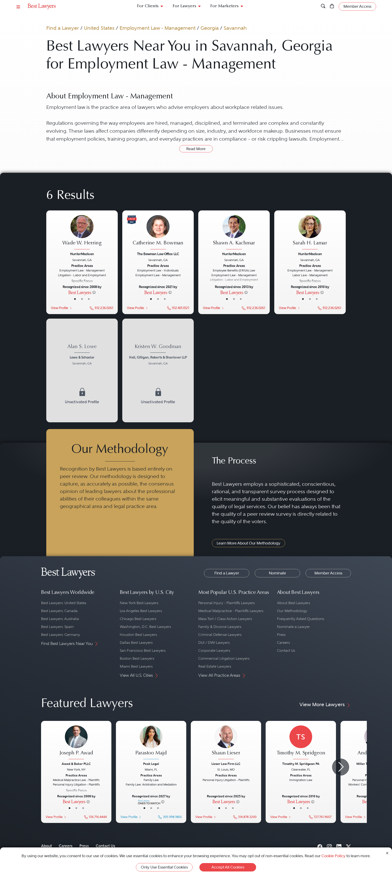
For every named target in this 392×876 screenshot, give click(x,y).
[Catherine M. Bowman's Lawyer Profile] (158, 232)
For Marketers (224, 6)
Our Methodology (292, 611)
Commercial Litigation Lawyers (224, 658)
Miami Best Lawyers (136, 666)
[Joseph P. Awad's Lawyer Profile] (76, 742)
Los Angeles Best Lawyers (141, 611)
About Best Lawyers (293, 603)
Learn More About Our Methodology (248, 543)
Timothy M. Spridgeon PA (300, 764)
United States (99, 28)
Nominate (277, 573)
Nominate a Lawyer (293, 627)
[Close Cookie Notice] (387, 853)
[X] (348, 845)
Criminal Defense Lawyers (220, 634)
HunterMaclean (82, 254)
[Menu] (18, 6)
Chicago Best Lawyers (138, 619)
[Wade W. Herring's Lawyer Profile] (82, 232)
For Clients (148, 6)
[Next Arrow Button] (340, 767)
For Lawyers (184, 6)
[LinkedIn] (338, 845)
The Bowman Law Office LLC (158, 254)
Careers (283, 642)
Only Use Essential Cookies (164, 867)
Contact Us (286, 650)
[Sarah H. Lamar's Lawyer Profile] (310, 232)
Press (281, 634)
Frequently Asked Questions (300, 619)
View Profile (59, 308)
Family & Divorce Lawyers (219, 627)
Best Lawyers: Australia (60, 619)
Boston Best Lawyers (137, 658)
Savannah (235, 28)
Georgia (210, 28)
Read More (196, 148)
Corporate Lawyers (214, 650)
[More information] (94, 292)
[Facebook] (319, 845)
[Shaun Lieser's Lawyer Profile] (226, 742)
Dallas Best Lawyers (136, 642)
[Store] (332, 6)
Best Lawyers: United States (63, 603)
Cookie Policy (333, 856)
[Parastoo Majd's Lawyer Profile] (151, 742)
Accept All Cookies (227, 867)
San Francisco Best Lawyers (143, 650)
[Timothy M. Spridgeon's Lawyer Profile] (300, 742)
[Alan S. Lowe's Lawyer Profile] (82, 355)
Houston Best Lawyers (138, 634)
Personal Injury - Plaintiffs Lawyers (226, 603)
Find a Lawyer (62, 28)
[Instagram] (329, 845)
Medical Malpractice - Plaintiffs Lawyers (230, 611)
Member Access (328, 573)
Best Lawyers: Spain (57, 627)
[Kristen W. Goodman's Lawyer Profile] (158, 355)
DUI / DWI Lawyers (214, 642)
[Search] (323, 6)
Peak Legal (151, 764)
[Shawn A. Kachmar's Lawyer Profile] (234, 232)
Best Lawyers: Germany (60, 634)
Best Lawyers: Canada (59, 611)
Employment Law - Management (158, 28)
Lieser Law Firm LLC (225, 764)
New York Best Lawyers (139, 603)
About (46, 846)
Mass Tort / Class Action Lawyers (225, 619)
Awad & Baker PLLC (76, 764)
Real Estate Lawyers (214, 666)
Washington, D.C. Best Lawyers (145, 627)
